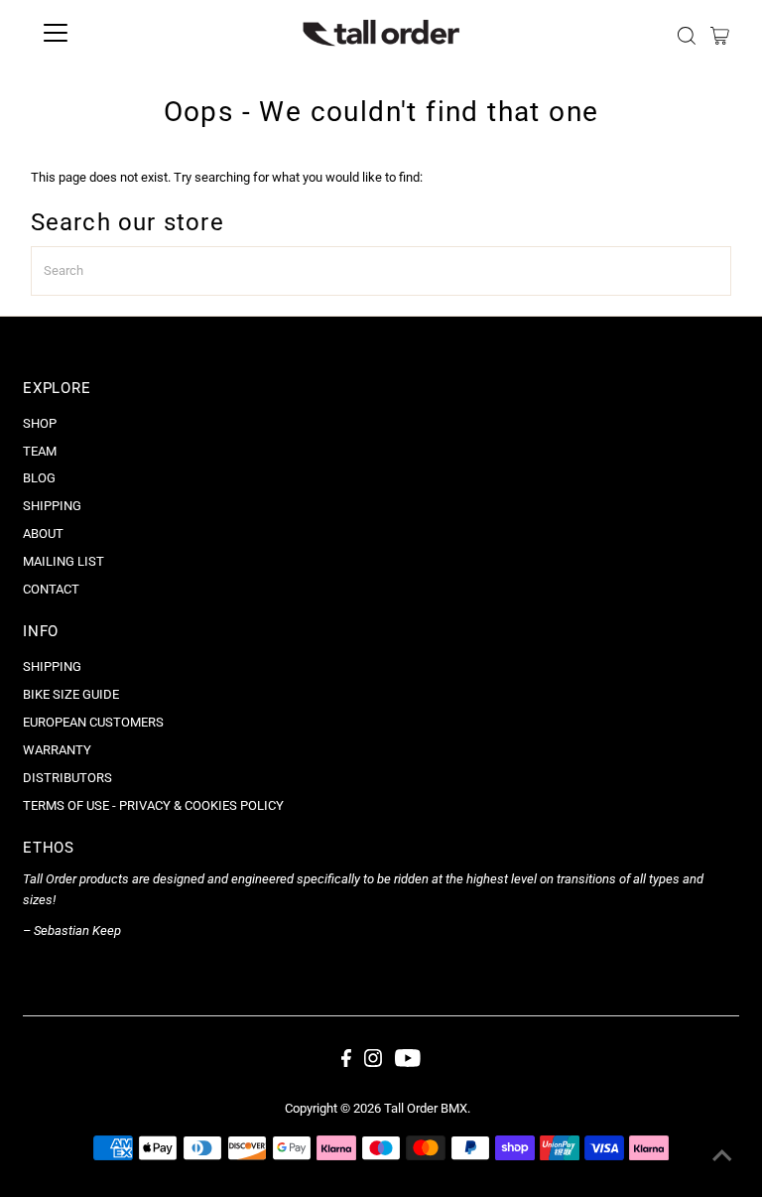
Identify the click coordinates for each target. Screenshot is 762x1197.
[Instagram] (373, 1063)
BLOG (39, 477)
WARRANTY (57, 749)
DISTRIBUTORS (67, 777)
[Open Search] (687, 36)
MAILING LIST (63, 561)
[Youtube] (408, 1063)
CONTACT (51, 589)
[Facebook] (346, 1063)
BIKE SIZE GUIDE (71, 694)
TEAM (40, 451)
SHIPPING (52, 505)
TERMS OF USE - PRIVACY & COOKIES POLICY (153, 805)
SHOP (40, 423)
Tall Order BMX (425, 1108)
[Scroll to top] (722, 1157)
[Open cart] (719, 36)
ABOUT (43, 533)
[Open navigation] (113, 33)
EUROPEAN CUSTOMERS (93, 722)
